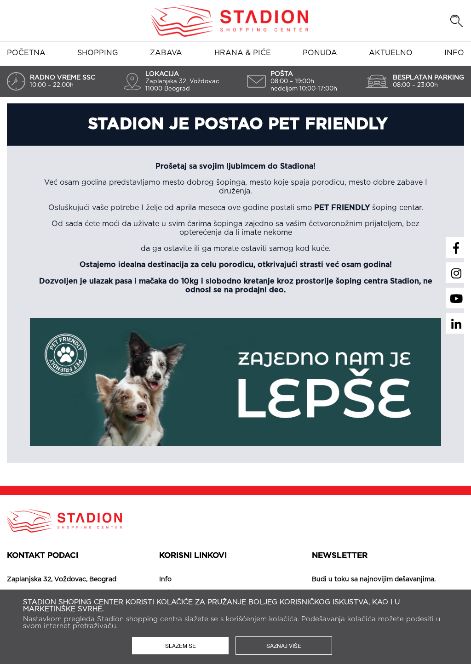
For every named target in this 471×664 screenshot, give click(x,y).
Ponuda (320, 53)
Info (454, 53)
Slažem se (180, 645)
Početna (26, 53)
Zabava (166, 53)
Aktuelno (391, 53)
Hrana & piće (242, 53)
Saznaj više (283, 645)
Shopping (97, 53)
